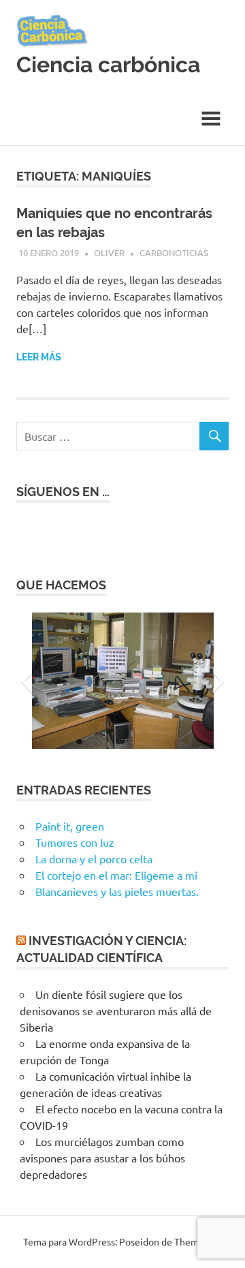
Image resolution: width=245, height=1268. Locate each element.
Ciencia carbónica (108, 64)
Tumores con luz (74, 842)
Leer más (38, 357)
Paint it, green (69, 826)
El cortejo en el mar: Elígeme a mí (116, 875)
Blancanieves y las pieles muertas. (117, 891)
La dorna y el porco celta (93, 858)
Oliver (109, 252)
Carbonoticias (174, 252)
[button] (26, 680)
